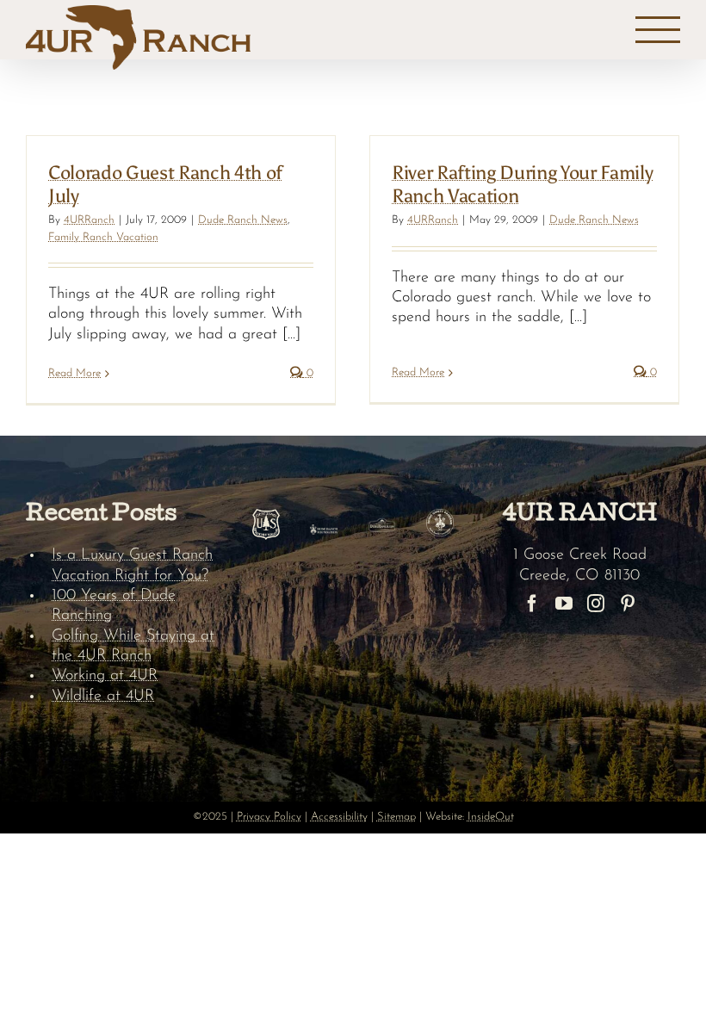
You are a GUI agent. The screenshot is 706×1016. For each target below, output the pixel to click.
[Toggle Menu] (658, 30)
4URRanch (89, 220)
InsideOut (491, 816)
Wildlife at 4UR (103, 696)
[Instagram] (595, 603)
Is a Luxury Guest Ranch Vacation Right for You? (132, 565)
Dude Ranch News (243, 220)
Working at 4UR (105, 676)
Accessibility (339, 816)
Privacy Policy (269, 816)
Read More (74, 373)
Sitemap (396, 816)
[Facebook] (532, 603)
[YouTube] (564, 603)
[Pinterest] (627, 603)
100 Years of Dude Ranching (114, 605)
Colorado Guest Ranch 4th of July (165, 184)
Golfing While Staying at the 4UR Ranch (133, 646)
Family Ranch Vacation (103, 237)
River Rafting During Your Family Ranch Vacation (522, 184)
